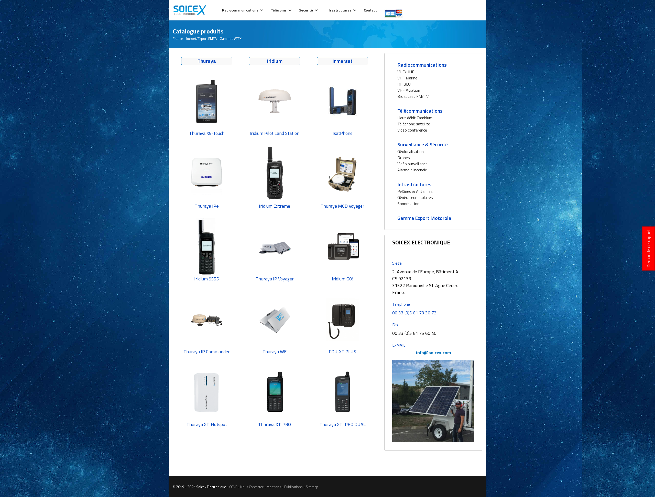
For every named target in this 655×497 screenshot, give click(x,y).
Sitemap (312, 486)
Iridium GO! (342, 278)
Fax (395, 325)
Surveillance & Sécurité (422, 144)
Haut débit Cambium (414, 118)
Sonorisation (408, 203)
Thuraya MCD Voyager (342, 206)
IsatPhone (343, 133)
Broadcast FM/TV (413, 96)
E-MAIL (398, 345)
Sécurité (306, 10)
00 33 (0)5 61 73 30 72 (414, 312)
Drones (403, 158)
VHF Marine (407, 78)
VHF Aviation (408, 90)
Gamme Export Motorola (424, 218)
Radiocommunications (240, 10)
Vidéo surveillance (412, 164)
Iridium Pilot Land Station (274, 133)
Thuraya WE (275, 351)
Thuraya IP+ (207, 206)
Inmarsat (342, 61)
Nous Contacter (252, 486)
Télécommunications (420, 111)
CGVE (233, 486)
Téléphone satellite (413, 124)
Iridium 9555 (206, 278)
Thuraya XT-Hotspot (207, 424)
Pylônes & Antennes (415, 191)
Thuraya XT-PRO (274, 424)
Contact (370, 10)
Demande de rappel (648, 249)
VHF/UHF (405, 72)
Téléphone (401, 304)
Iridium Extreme (274, 206)
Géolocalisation (410, 151)
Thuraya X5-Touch (206, 133)
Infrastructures (338, 10)
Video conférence (412, 130)
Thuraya (207, 61)
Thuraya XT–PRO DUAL (343, 424)
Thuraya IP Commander (206, 351)
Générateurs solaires (415, 197)
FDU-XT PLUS (342, 351)
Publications (293, 486)
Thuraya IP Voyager (275, 278)
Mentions (274, 486)
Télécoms (279, 10)
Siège (397, 263)
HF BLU (404, 84)
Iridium (274, 61)
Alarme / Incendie (412, 170)
